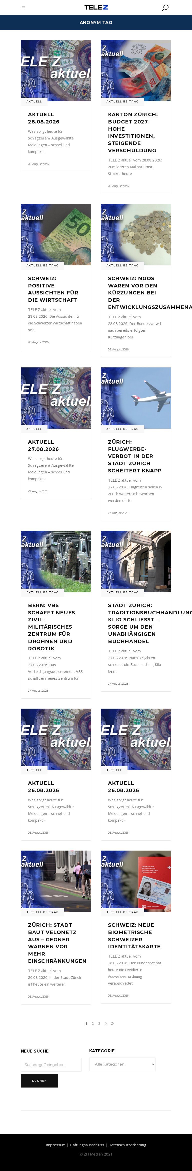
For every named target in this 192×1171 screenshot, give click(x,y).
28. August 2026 (38, 164)
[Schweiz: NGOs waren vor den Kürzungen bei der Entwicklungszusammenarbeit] (136, 234)
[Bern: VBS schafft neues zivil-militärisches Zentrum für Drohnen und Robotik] (56, 561)
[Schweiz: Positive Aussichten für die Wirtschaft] (56, 234)
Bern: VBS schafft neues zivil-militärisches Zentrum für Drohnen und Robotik (51, 627)
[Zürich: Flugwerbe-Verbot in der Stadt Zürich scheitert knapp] (136, 398)
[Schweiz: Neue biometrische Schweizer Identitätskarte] (136, 881)
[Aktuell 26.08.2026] (56, 739)
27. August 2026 (38, 491)
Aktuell (34, 101)
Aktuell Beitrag (122, 101)
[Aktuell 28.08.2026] (56, 70)
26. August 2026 (38, 832)
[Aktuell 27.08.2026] (56, 398)
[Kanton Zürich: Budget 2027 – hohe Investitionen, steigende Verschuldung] (136, 70)
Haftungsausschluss (87, 1144)
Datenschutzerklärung (127, 1144)
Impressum (56, 1144)
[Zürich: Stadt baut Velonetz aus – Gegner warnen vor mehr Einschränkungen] (56, 881)
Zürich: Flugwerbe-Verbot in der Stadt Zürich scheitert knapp (135, 456)
